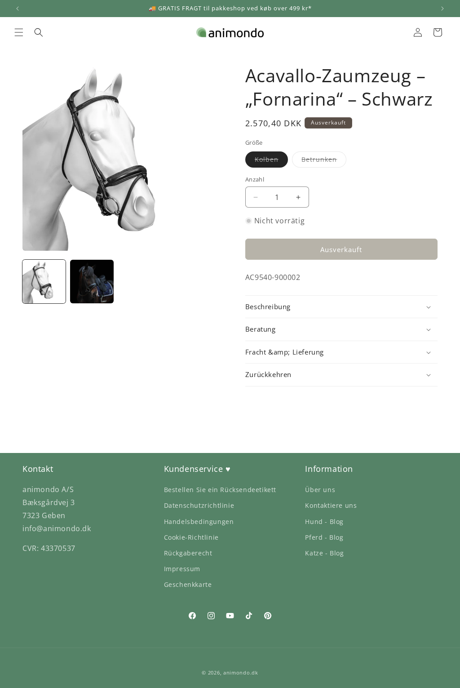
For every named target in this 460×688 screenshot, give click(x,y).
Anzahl (254, 179)
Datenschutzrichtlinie (199, 505)
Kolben (271, 161)
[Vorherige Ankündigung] (17, 8)
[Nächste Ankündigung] (442, 8)
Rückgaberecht (188, 553)
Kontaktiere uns (331, 505)
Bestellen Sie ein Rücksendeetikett (220, 489)
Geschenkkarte (188, 584)
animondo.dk (240, 672)
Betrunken (323, 161)
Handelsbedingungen (199, 521)
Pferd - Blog (324, 537)
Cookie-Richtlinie (191, 537)
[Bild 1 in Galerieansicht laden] (44, 281)
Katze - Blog (324, 553)
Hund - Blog (324, 521)
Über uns (320, 489)
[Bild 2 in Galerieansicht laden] (91, 281)
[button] (19, 32)
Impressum (182, 568)
